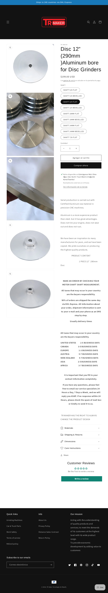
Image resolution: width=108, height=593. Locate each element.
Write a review (82, 478)
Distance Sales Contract (49, 532)
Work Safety (12, 532)
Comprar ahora (81, 165)
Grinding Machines (14, 520)
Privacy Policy (44, 526)
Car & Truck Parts (14, 526)
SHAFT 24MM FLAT (71, 125)
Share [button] (66, 455)
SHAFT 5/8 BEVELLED (72, 96)
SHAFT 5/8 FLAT (70, 90)
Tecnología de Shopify (60, 587)
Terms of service (13, 538)
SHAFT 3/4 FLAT (70, 102)
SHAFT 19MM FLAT (71, 113)
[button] (8, 22)
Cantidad (64, 143)
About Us (42, 520)
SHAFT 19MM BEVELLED (73, 119)
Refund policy (12, 544)
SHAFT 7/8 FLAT (70, 137)
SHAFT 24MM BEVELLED (73, 131)
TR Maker (49, 587)
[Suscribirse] (51, 565)
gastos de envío (69, 80)
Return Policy (44, 538)
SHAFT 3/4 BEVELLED (72, 108)
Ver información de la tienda (75, 187)
